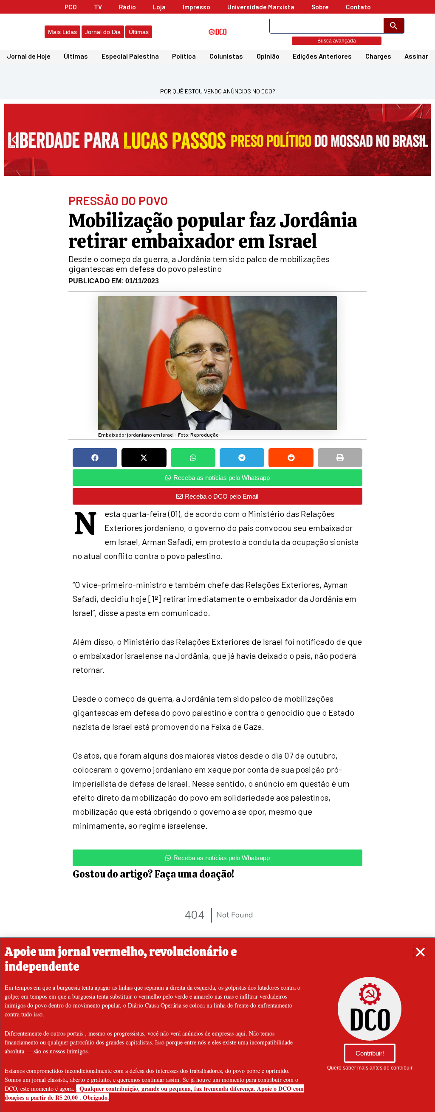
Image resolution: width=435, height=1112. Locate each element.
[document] (217, 556)
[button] (420, 952)
